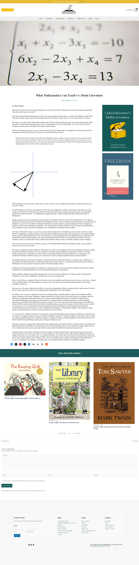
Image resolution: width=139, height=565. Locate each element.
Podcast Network (109, 525)
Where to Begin (85, 521)
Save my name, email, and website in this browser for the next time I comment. (24, 481)
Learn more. (81, 1)
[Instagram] (31, 545)
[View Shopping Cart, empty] (136, 9)
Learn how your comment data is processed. (33, 490)
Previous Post (4, 441)
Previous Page (62, 433)
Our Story (84, 527)
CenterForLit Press (63, 532)
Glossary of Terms (110, 529)
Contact (83, 523)
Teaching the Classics (63, 521)
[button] (7, 9)
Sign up (17, 535)
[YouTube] (33, 545)
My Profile (108, 521)
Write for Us (84, 529)
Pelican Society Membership (65, 530)
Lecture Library (109, 527)
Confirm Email (30, 531)
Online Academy (62, 529)
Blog (106, 523)
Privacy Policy (85, 532)
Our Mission (84, 525)
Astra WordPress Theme (104, 546)
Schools (60, 534)
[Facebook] (29, 545)
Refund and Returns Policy (88, 530)
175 (73, 433)
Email (15, 531)
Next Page (78, 433)
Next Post (135, 441)
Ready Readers (61, 527)
